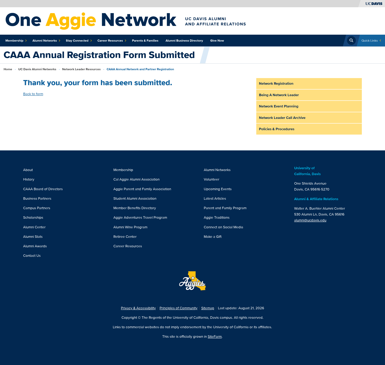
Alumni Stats (33, 236)
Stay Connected (77, 40)
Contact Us (32, 255)
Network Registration (276, 83)
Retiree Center (125, 236)
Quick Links (370, 40)
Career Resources (110, 40)
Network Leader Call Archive (282, 117)
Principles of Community (178, 308)
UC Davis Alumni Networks (37, 69)
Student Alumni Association (134, 198)
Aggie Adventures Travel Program (140, 217)
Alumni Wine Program (130, 227)
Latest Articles (215, 198)
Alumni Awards (35, 246)
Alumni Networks (44, 40)
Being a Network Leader (279, 95)
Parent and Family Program (225, 208)
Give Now (217, 40)
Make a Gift (213, 236)
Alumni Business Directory (184, 40)
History (28, 179)
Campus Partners (36, 208)
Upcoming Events (218, 189)
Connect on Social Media (223, 227)
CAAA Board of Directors (43, 189)
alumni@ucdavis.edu (310, 220)
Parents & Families (145, 40)
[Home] (147, 20)
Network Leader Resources (81, 69)
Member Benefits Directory (134, 208)
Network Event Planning (278, 106)
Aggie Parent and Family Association (142, 189)
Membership (14, 40)
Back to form (33, 93)
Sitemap (207, 308)
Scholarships (33, 217)
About (28, 169)
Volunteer (211, 179)
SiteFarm (215, 336)
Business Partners (37, 198)
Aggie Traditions (216, 217)
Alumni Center (34, 227)
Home (8, 69)
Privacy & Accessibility (138, 308)
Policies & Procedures (276, 129)
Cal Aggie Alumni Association (136, 179)
